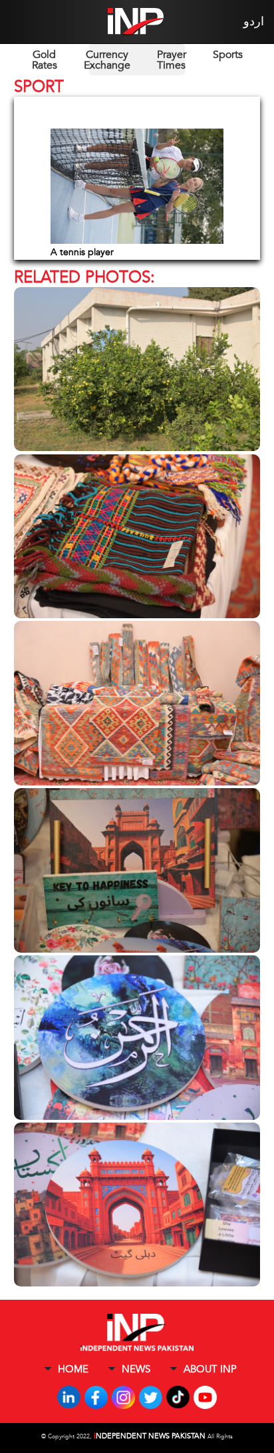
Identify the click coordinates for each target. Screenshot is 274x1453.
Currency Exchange (107, 60)
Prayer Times (171, 60)
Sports (228, 54)
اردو (253, 21)
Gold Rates (44, 60)
